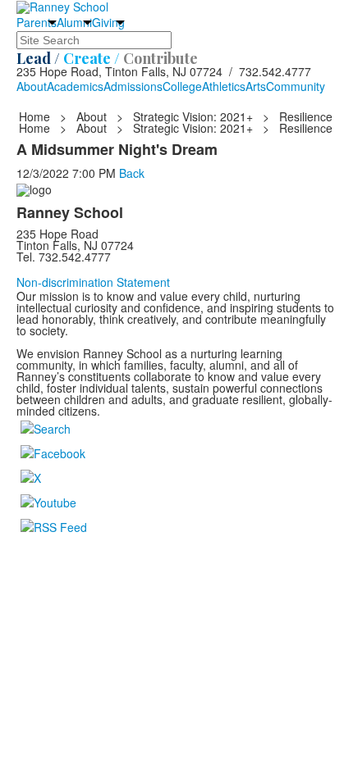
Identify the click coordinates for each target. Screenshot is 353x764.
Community (295, 86)
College (182, 86)
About (31, 86)
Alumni (74, 22)
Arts (255, 86)
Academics (75, 86)
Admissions (133, 86)
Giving (108, 22)
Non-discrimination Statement (93, 282)
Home (36, 116)
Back (131, 173)
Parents (36, 22)
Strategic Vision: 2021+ (193, 116)
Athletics (223, 86)
